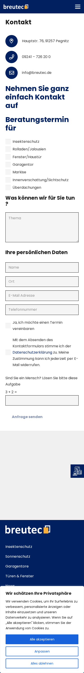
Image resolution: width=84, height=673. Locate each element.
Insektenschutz (18, 546)
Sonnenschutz (17, 556)
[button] (77, 6)
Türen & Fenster (19, 576)
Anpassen (42, 651)
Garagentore (17, 566)
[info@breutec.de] (13, 73)
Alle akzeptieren (42, 639)
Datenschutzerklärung (33, 352)
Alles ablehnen (42, 663)
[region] (42, 629)
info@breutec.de (37, 72)
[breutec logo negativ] (16, 6)
